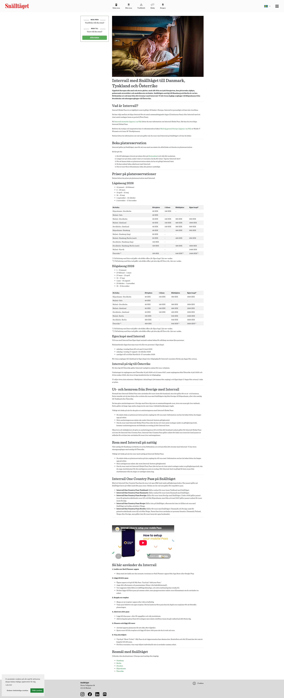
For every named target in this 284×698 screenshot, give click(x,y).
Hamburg (120, 660)
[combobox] (94, 22)
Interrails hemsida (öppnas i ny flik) (128, 122)
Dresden (119, 666)
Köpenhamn (121, 668)
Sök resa (94, 38)
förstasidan (153, 156)
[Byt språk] (267, 6)
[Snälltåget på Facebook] (90, 694)
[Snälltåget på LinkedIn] (97, 694)
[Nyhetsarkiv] (105, 694)
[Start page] (17, 6)
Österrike (120, 671)
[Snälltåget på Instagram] (82, 694)
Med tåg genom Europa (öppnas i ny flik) (175, 129)
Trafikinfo (141, 8)
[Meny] (277, 6)
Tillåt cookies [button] (37, 690)
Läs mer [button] (9, 685)
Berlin (118, 663)
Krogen (163, 8)
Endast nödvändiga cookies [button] (17, 690)
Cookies (200, 683)
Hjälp (152, 8)
